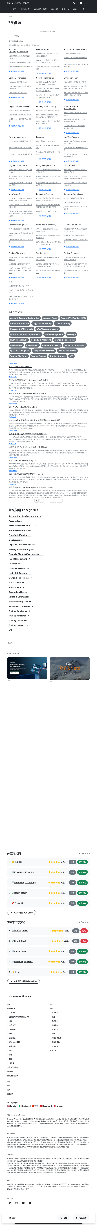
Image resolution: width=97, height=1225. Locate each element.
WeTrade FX (13, 363)
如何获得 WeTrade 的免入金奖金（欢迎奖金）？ (29, 447)
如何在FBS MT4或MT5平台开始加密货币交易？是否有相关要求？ (76, 87)
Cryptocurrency (71, 78)
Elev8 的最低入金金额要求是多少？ (21, 115)
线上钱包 (10, 1071)
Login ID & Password (18, 165)
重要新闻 (10, 1094)
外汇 (10, 1034)
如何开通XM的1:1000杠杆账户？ (47, 141)
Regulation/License (44, 194)
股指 (10, 1050)
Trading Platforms (17, 253)
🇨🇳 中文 (35, 1106)
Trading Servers (43, 253)
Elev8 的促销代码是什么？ (18, 93)
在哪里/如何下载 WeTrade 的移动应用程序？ (28, 433)
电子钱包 (65, 9)
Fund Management (17, 137)
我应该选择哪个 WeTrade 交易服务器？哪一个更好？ (75, 230)
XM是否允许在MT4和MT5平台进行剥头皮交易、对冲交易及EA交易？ (76, 265)
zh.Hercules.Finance (18, 3)
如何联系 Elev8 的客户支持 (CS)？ (47, 211)
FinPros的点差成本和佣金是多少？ (21, 229)
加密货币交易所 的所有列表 (25, 981)
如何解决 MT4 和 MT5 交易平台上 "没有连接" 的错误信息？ (47, 265)
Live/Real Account (71, 137)
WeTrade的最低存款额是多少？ (19, 110)
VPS (10, 281)
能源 (10, 1059)
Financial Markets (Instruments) (71, 107)
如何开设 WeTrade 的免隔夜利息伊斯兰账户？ (28, 393)
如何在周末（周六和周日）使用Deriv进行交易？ (74, 120)
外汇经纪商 (25, 9)
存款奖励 (55, 1025)
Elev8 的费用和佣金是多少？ (73, 202)
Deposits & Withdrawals (19, 106)
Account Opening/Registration (18, 50)
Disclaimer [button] (11, 1134)
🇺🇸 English (12, 1106)
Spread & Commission (74, 194)
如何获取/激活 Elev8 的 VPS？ (19, 286)
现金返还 (55, 1046)
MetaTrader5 (14, 194)
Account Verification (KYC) (75, 49)
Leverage (40, 137)
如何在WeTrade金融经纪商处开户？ (21, 66)
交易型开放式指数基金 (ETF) (19, 1017)
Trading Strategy (71, 253)
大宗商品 (12, 1038)
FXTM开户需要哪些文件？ (73, 54)
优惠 (53, 1017)
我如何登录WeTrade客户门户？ (19, 62)
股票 (10, 1055)
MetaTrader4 (69, 165)
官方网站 (82, 862)
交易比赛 (53, 1050)
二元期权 (12, 1013)
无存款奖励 (56, 1042)
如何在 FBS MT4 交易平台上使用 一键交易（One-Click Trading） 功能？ (21, 270)
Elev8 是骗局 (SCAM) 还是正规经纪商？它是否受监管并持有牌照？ (48, 206)
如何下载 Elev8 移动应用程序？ (19, 264)
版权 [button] (8, 1180)
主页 (14, 9)
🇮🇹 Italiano (24, 1106)
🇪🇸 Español (45, 1106)
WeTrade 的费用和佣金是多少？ (75, 198)
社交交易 (12, 1046)
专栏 (8, 1085)
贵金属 (11, 1063)
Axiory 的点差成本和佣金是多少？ (75, 235)
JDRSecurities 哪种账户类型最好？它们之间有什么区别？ (48, 61)
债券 (10, 1021)
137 (53, 501)
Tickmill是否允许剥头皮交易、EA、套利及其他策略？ (76, 258)
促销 (75, 9)
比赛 (82, 9)
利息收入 (55, 1021)
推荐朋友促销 (56, 1038)
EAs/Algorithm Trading (46, 106)
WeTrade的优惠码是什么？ (18, 82)
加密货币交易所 (40, 9)
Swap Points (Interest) (46, 224)
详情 (72, 862)
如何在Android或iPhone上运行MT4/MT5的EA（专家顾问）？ (47, 116)
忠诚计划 (55, 1029)
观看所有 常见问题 (17, 71)
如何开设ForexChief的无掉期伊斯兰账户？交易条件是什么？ (48, 243)
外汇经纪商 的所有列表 (23, 912)
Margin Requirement (45, 165)
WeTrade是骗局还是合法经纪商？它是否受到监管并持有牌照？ (48, 199)
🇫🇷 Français (58, 1106)
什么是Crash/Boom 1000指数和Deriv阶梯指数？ (74, 127)
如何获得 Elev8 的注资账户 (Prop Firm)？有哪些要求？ (47, 89)
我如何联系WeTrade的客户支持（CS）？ (26, 474)
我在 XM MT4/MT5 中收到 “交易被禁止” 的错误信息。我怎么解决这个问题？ (21, 213)
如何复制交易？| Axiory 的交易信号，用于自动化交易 (47, 96)
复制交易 (54, 9)
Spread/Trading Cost (18, 224)
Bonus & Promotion (17, 78)
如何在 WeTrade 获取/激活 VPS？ (47, 110)
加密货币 (12, 1025)
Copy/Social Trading (45, 78)
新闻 (8, 1090)
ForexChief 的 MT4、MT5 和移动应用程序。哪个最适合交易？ (76, 177)
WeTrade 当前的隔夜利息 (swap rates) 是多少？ (29, 380)
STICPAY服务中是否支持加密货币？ (76, 82)
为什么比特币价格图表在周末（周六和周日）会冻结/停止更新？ (76, 94)
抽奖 (53, 1034)
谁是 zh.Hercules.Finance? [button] (16, 1115)
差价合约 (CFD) (14, 1042)
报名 (84, 931)
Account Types (42, 49)
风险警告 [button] (10, 1155)
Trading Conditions (72, 224)
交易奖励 (55, 1013)
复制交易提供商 (12, 1076)
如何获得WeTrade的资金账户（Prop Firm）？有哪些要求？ (46, 83)
